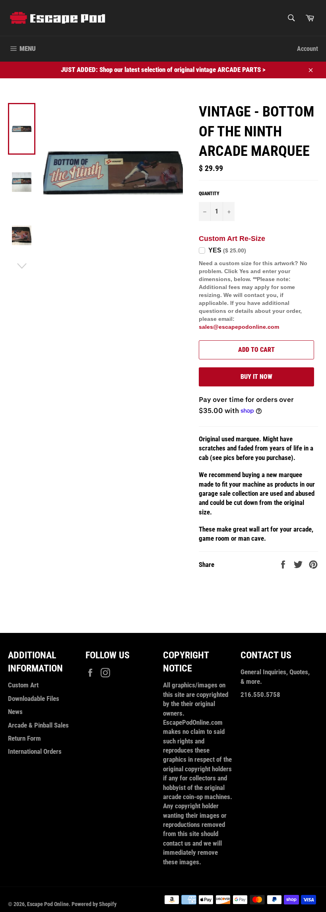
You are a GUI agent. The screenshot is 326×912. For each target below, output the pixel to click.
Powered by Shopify (94, 904)
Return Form (24, 738)
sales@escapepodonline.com (239, 327)
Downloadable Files (33, 698)
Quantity (209, 193)
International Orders (35, 751)
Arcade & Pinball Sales (38, 725)
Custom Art (23, 685)
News (15, 712)
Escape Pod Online (48, 904)
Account (307, 48)
